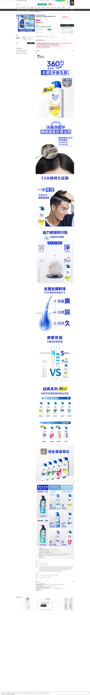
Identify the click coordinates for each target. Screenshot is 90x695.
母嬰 (52, 7)
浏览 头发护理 (19, 48)
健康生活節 (18, 7)
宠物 (55, 7)
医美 (35, 7)
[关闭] (88, 693)
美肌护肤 (31, 7)
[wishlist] (43, 18)
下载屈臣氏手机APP (41, 0)
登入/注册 (43, 605)
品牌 (69, 7)
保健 (27, 7)
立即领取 (49, 29)
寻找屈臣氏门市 (48, 0)
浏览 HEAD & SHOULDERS (21, 53)
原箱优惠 (63, 7)
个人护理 (42, 7)
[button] (72, 2)
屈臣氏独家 (23, 7)
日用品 (59, 7)
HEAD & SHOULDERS (40, 15)
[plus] (72, 23)
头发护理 (47, 7)
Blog (51, 0)
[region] (45, 693)
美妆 (39, 7)
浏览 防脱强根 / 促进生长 (21, 50)
